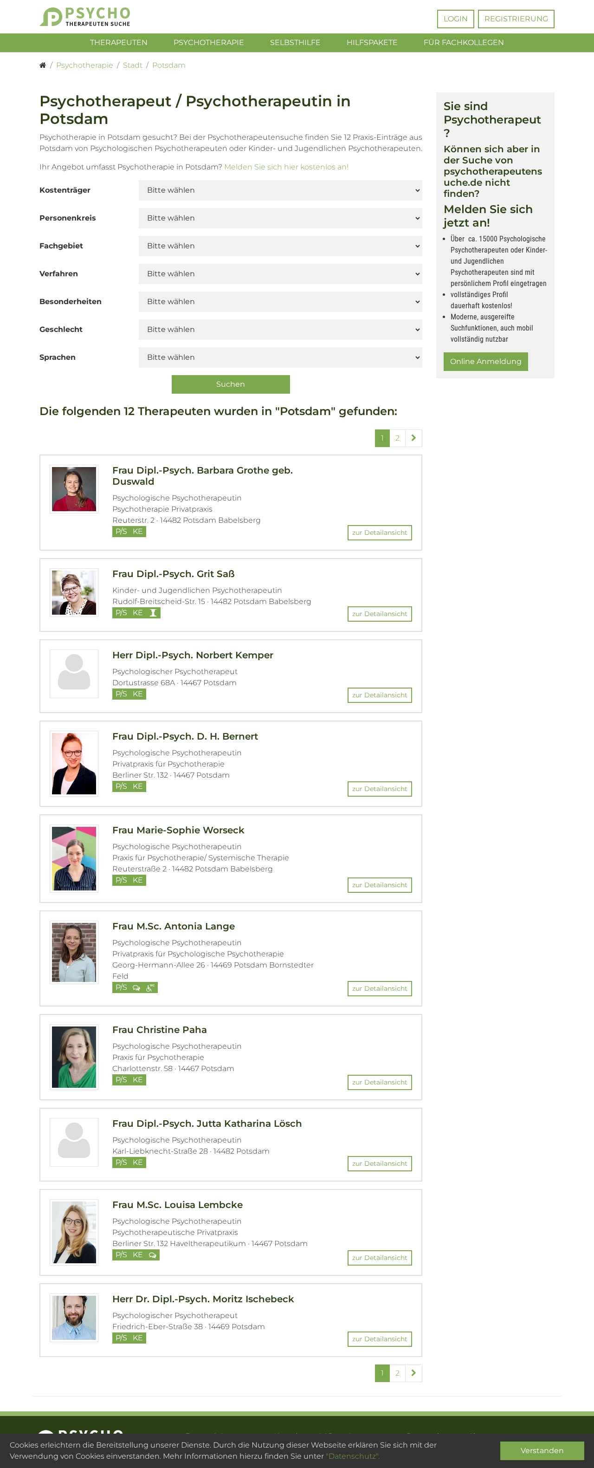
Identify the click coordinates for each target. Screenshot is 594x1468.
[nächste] (413, 438)
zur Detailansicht (379, 532)
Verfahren (58, 273)
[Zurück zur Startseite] (98, 16)
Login (456, 18)
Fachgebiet (61, 245)
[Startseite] (42, 65)
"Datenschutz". (353, 1456)
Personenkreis (67, 218)
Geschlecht (61, 329)
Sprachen (57, 357)
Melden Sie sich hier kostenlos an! (286, 166)
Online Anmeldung (486, 361)
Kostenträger (64, 190)
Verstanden (542, 1450)
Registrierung (516, 18)
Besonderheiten (70, 301)
